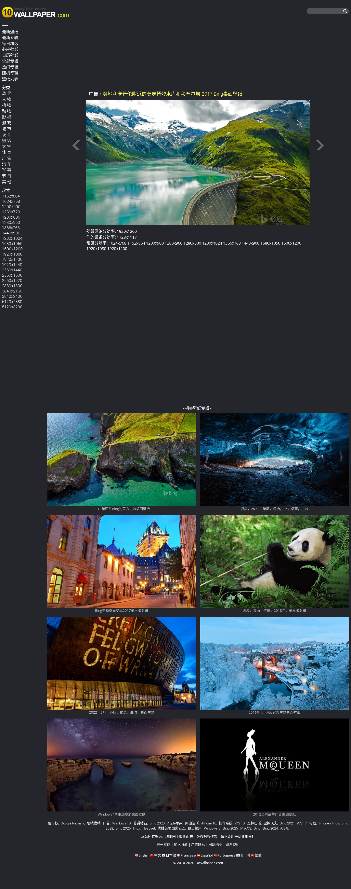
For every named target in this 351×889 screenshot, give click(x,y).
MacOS (245, 828)
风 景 (6, 93)
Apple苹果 (175, 823)
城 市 (6, 128)
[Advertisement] (198, 56)
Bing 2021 (287, 823)
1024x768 (11, 201)
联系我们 (232, 844)
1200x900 (11, 206)
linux (136, 828)
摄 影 (6, 140)
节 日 (6, 175)
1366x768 (11, 227)
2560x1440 (12, 269)
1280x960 (11, 222)
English (144, 855)
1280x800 (11, 217)
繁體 (258, 855)
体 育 (6, 152)
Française (188, 855)
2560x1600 (12, 275)
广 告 (6, 158)
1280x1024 (12, 238)
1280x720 (11, 211)
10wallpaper (37, 11)
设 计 (6, 134)
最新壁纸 (10, 31)
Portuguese (226, 855)
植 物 (6, 105)
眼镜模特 (94, 823)
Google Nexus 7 (72, 823)
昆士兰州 (195, 828)
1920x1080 (12, 254)
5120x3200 (12, 306)
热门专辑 (10, 67)
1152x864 (11, 196)
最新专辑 (10, 37)
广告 (106, 823)
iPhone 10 (208, 823)
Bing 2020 (157, 823)
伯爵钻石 (140, 823)
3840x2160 (12, 290)
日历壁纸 (10, 55)
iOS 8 (284, 828)
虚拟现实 (270, 823)
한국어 (245, 855)
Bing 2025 (230, 828)
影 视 (6, 117)
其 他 (6, 181)
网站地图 (215, 844)
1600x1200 (12, 248)
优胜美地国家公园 (171, 828)
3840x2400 (12, 296)
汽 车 (6, 164)
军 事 (6, 170)
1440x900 (11, 232)
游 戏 (6, 122)
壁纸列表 (10, 78)
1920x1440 (12, 264)
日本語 (171, 855)
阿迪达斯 (192, 823)
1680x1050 (12, 243)
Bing (257, 828)
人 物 (6, 99)
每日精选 (10, 43)
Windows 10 (121, 823)
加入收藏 (181, 844)
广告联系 (198, 844)
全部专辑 (10, 61)
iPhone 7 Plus (328, 823)
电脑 (312, 823)
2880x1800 (12, 285)
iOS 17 (302, 823)
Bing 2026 (123, 828)
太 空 (6, 146)
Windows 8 (212, 828)
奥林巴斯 (254, 823)
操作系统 (226, 823)
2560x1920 (12, 280)
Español (206, 855)
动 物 (6, 111)
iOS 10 (240, 823)
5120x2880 (12, 301)
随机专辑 (10, 73)
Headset (148, 828)
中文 (157, 855)
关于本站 (163, 844)
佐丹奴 (53, 823)
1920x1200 (12, 259)
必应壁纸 (10, 49)
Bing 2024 (270, 828)
